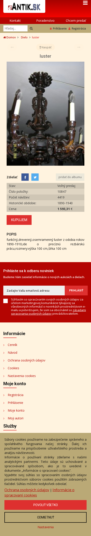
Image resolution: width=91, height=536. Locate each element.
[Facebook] (25, 177)
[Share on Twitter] (35, 177)
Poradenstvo (45, 20)
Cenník (12, 345)
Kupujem (19, 220)
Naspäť (46, 47)
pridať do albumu (70, 177)
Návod (12, 352)
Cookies (13, 368)
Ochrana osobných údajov (26, 360)
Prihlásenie (60, 28)
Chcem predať (76, 20)
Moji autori (15, 418)
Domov (11, 37)
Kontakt (15, 20)
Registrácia (79, 28)
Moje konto (16, 410)
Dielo (24, 37)
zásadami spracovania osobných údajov (48, 312)
